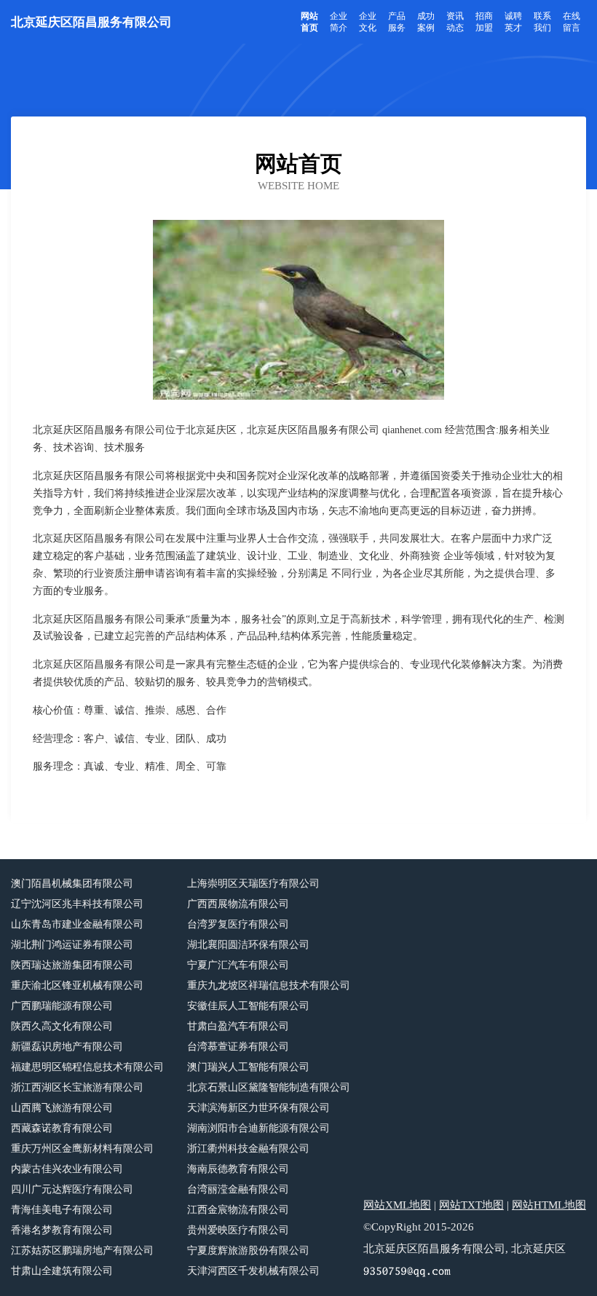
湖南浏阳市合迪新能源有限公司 (258, 1128)
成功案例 (426, 22)
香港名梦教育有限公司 (62, 1230)
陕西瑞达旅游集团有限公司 (72, 965)
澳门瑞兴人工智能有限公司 (248, 1067)
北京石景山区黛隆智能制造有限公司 (268, 1087)
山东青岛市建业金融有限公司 (77, 924)
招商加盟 (484, 22)
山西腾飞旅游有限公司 (62, 1107)
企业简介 (338, 22)
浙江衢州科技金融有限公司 (248, 1148)
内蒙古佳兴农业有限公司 (67, 1168)
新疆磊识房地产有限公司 (67, 1046)
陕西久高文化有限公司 (62, 1026)
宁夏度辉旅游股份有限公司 (248, 1250)
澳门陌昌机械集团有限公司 (72, 883)
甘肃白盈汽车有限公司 (238, 1026)
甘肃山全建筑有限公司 (62, 1270)
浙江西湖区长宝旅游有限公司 (77, 1087)
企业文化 (367, 22)
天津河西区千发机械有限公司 (253, 1270)
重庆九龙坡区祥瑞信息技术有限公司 (268, 985)
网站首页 (309, 22)
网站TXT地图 (471, 1205)
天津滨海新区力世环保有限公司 (258, 1107)
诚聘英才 (513, 22)
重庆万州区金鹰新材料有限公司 (82, 1148)
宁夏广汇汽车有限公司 (238, 965)
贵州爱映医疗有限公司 (238, 1230)
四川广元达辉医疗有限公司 (72, 1189)
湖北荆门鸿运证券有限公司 (72, 944)
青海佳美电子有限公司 (62, 1209)
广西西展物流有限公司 (238, 903)
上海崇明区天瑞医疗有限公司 (253, 883)
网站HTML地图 (549, 1205)
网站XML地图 (397, 1205)
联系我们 (542, 22)
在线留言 (571, 22)
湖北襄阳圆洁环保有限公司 (248, 944)
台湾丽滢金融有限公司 (238, 1189)
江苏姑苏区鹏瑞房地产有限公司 (82, 1250)
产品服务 (397, 22)
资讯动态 (455, 22)
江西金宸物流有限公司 (238, 1209)
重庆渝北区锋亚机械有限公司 (77, 985)
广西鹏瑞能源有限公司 (62, 1005)
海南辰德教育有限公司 (238, 1168)
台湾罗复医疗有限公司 (238, 924)
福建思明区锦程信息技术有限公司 (87, 1067)
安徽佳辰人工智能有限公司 (248, 1005)
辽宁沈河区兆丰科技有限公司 (77, 903)
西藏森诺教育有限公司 (62, 1128)
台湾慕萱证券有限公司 (238, 1046)
